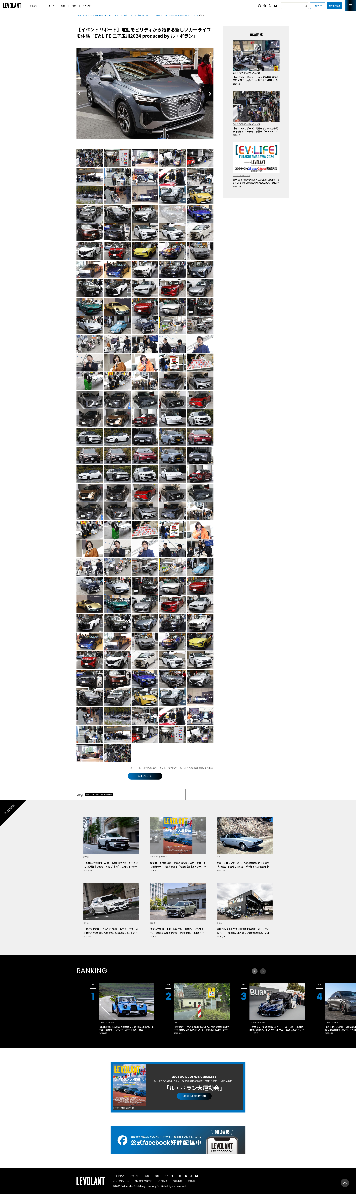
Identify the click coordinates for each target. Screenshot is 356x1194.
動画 (63, 5)
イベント (87, 5)
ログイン (318, 5)
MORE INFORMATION (194, 1096)
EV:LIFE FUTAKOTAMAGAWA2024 (94, 15)
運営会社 (191, 1181)
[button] (263, 971)
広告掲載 (177, 1181)
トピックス (35, 5)
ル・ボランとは (121, 1181)
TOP (78, 15)
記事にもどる (145, 776)
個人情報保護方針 (143, 1181)
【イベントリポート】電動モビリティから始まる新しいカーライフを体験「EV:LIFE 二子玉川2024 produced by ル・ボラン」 (152, 15)
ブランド (50, 5)
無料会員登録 (334, 5)
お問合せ (162, 1181)
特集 (74, 5)
